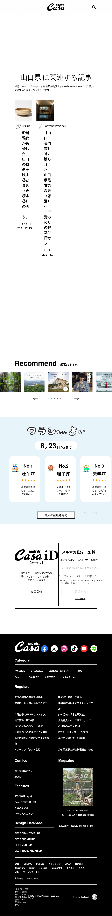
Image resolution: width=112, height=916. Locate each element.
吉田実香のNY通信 (24, 720)
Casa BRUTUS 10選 (25, 802)
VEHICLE (51, 677)
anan (17, 863)
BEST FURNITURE (25, 839)
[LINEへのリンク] (93, 648)
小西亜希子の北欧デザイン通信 (31, 732)
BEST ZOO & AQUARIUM (28, 850)
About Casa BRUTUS (75, 825)
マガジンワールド (31, 871)
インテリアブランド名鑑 (27, 749)
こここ (82, 867)
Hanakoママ (56, 867)
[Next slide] (76, 398)
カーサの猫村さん (24, 770)
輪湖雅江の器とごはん (70, 697)
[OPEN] (18, 7)
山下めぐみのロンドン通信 (29, 726)
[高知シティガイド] (10, 382)
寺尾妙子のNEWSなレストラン (31, 714)
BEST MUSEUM (23, 845)
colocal (43, 867)
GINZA (68, 863)
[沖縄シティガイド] (58, 382)
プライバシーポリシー (73, 576)
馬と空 (18, 776)
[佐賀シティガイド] (34, 382)
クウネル (70, 867)
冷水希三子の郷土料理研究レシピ (75, 749)
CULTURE (69, 677)
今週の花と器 (22, 808)
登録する (80, 591)
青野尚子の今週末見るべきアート (32, 702)
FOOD (18, 677)
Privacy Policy (33, 878)
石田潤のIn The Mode (69, 726)
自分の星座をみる (56, 515)
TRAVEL (33, 677)
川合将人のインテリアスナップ (74, 720)
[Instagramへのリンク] (64, 648)
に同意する (79, 576)
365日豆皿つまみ (24, 796)
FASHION (37, 671)
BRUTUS (28, 863)
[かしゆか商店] (82, 382)
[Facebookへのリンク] (44, 648)
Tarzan (32, 867)
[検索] (94, 7)
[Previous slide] (35, 398)
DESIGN (20, 671)
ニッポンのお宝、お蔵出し (72, 737)
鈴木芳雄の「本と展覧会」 (72, 714)
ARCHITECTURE (60, 671)
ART (80, 671)
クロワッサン (54, 863)
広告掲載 (19, 878)
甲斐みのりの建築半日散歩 (29, 697)
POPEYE (40, 863)
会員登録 (36, 591)
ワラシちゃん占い (24, 813)
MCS (17, 871)
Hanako (79, 863)
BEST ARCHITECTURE (28, 833)
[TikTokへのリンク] (74, 648)
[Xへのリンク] (54, 648)
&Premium (20, 867)
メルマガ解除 (80, 598)
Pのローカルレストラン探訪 (73, 732)
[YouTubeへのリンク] (84, 648)
